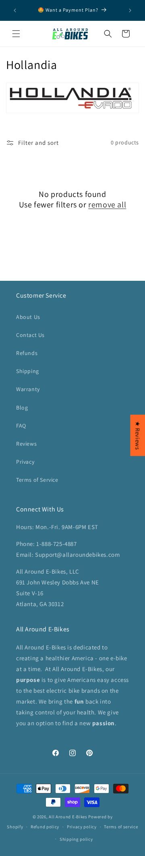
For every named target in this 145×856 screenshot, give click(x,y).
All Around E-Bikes (68, 816)
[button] (16, 34)
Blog (22, 407)
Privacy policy (82, 827)
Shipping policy (76, 839)
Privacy (25, 461)
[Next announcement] (130, 10)
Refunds (26, 353)
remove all (107, 204)
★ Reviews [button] (137, 435)
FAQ (21, 425)
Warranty (28, 389)
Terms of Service (37, 479)
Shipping (27, 371)
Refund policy (45, 827)
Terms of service (121, 827)
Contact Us (30, 335)
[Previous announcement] (15, 10)
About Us (28, 316)
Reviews (26, 443)
